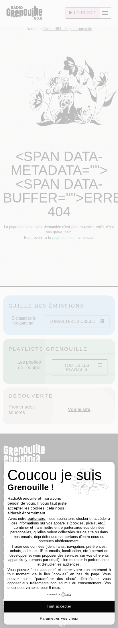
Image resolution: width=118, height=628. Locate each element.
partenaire (36, 518)
